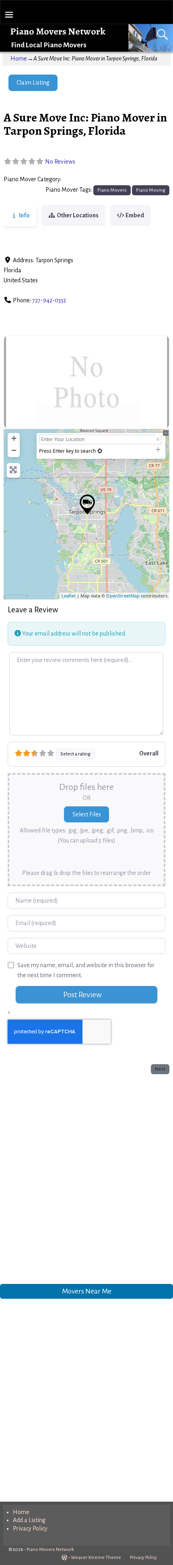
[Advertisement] (86, 1177)
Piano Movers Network (57, 31)
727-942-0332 (49, 300)
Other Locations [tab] (78, 215)
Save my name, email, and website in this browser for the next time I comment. (85, 970)
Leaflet (69, 596)
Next (160, 1069)
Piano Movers (81, 179)
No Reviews (60, 161)
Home (18, 58)
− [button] (13, 450)
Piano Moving (150, 190)
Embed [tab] (135, 215)
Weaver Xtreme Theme (96, 1557)
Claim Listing (32, 82)
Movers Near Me (86, 1291)
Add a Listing (29, 1520)
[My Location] (99, 450)
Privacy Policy (30, 1528)
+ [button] (13, 438)
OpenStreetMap (123, 596)
